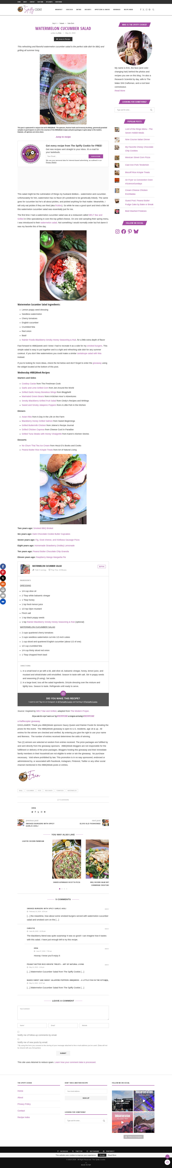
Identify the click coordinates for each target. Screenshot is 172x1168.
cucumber (30, 790)
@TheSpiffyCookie (65, 702)
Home (19, 2)
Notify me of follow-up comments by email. (37, 1035)
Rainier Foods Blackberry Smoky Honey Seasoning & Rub (49, 340)
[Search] (153, 9)
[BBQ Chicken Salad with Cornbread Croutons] (100, 859)
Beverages (117, 10)
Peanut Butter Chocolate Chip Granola (51, 551)
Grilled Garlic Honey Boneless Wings (39, 392)
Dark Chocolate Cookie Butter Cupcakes (51, 534)
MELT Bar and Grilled (46, 711)
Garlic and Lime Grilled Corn (35, 388)
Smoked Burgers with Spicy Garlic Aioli (46, 908)
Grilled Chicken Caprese (33, 429)
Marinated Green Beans (33, 396)
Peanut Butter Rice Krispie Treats (37, 450)
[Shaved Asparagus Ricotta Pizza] (66, 859)
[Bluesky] (136, 231)
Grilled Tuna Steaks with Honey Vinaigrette (42, 434)
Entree (78, 10)
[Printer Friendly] (3, 590)
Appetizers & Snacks (102, 10)
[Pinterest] (149, 9)
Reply (107, 909)
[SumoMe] (3, 601)
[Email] (3, 596)
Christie (31, 928)
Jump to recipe (63, 137)
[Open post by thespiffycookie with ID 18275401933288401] (122, 1122)
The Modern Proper (80, 711)
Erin (59, 33)
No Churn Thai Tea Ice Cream (36, 445)
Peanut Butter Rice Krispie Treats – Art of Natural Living (55, 964)
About (25, 2)
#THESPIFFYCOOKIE (89, 716)
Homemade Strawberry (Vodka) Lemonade (55, 545)
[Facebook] (140, 9)
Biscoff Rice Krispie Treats (137, 172)
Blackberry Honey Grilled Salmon (37, 421)
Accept (102, 1155)
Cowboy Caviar (29, 383)
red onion (48, 790)
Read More (120, 90)
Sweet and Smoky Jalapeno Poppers (39, 405)
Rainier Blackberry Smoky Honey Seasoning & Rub (51, 622)
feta (39, 790)
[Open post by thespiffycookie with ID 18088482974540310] (122, 1100)
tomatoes (60, 790)
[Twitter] (143, 9)
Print (102, 566)
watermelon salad (48, 222)
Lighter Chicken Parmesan (33, 841)
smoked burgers (94, 346)
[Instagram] (146, 9)
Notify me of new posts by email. (33, 1042)
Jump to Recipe (64, 39)
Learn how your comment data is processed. (75, 1062)
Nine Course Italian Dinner (137, 139)
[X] (3, 578)
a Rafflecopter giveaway (29, 721)
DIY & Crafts (49, 2)
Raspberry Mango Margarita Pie (51, 557)
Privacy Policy (24, 1104)
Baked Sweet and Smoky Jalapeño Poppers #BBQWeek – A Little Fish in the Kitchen (67, 980)
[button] (21, 864)
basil (21, 790)
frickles (58, 205)
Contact (32, 2)
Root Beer (40, 2)
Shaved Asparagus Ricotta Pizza (66, 882)
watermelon (72, 790)
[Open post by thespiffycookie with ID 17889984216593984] (144, 1122)
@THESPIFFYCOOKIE (62, 716)
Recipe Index (58, 2)
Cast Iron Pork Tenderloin (137, 165)
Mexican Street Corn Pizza (137, 157)
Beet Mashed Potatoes (135, 211)
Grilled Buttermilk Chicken (34, 425)
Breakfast (58, 10)
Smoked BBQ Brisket (43, 528)
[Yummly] (3, 584)
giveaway (97, 363)
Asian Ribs (27, 417)
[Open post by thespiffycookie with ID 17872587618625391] (144, 1100)
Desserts (88, 10)
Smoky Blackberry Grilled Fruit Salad (39, 401)
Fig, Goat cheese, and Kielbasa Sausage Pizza (57, 540)
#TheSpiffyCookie (90, 702)
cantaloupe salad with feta (89, 353)
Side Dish (69, 10)
